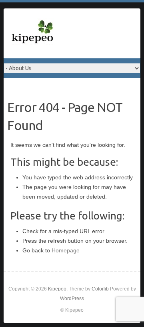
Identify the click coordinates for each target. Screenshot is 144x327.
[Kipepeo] (33, 33)
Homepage (66, 250)
